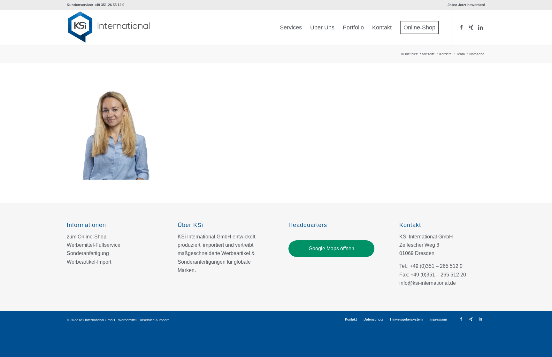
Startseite (427, 54)
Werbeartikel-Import (89, 262)
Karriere (445, 54)
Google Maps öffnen (331, 248)
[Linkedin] (480, 27)
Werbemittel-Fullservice (93, 245)
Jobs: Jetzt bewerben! (466, 5)
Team (460, 54)
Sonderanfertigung (88, 253)
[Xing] (471, 27)
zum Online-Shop (86, 236)
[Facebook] (461, 27)
